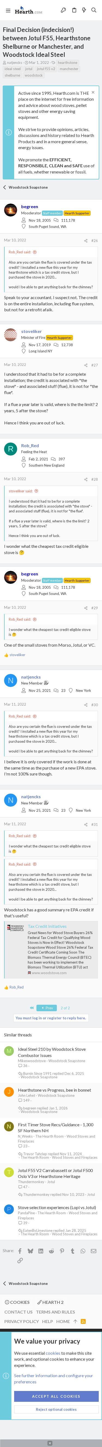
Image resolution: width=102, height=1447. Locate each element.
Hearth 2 (52, 1302)
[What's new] (84, 10)
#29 (94, 608)
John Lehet (26, 1095)
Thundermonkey (31, 1182)
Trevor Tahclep (35, 1154)
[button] (8, 10)
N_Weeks (25, 1136)
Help (47, 1321)
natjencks (14, 62)
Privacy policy (21, 1321)
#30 (94, 705)
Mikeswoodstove (32, 1061)
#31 (94, 824)
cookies (53, 1353)
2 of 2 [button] (65, 1008)
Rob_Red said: (20, 252)
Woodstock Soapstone (66, 1061)
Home (63, 1321)
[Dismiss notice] (92, 93)
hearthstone (67, 62)
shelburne (12, 75)
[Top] (75, 1321)
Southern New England (46, 465)
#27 (94, 365)
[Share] (85, 240)
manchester (69, 69)
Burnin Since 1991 (37, 1073)
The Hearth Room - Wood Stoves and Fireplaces (59, 1157)
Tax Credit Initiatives (47, 926)
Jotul (51, 1182)
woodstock (34, 75)
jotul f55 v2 (46, 69)
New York (83, 690)
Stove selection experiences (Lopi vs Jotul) (57, 1207)
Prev (49, 1008)
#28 (94, 479)
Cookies (19, 1302)
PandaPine (26, 1213)
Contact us (18, 1311)
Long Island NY (40, 351)
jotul (28, 69)
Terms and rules (55, 1311)
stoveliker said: (21, 491)
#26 (94, 240)
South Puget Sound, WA (47, 226)
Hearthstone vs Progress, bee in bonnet (54, 1089)
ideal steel (13, 69)
